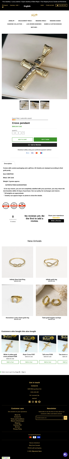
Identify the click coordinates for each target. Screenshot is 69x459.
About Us (17, 415)
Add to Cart (10, 362)
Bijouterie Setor (37, 451)
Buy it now (45, 139)
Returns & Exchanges (17, 421)
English (27, 6)
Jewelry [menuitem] (11, 20)
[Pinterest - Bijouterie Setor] (36, 402)
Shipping (17, 423)
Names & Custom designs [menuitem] (53, 24)
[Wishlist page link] (3, 8)
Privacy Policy (17, 429)
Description (8, 163)
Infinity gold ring (51, 279)
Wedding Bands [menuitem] (55, 20)
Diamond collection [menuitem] (14, 24)
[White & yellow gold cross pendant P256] (10, 344)
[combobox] (27, 6)
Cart (62, 5)
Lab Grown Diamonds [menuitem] (33, 24)
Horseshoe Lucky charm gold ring (17, 318)
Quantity (14, 130)
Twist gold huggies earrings (51, 318)
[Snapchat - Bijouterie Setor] (39, 402)
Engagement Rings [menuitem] (25, 20)
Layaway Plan (17, 425)
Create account (50, 5)
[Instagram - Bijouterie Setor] (33, 402)
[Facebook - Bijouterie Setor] (30, 402)
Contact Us (34, 385)
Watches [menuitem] (34, 27)
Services (17, 427)
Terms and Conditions (17, 419)
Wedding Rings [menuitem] (41, 20)
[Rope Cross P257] (28, 344)
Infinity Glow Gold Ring (17, 279)
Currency (12, 5)
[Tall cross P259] (47, 344)
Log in (42, 5)
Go (65, 417)
